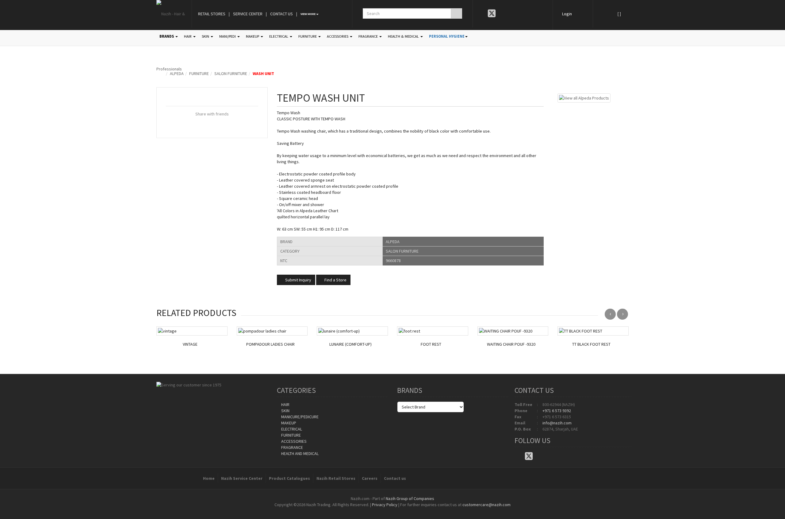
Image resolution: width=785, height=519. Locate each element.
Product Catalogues (289, 478)
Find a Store (335, 280)
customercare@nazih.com (486, 504)
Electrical (291, 429)
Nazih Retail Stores (335, 478)
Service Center (247, 14)
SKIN (206, 36)
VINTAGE (190, 344)
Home (209, 478)
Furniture (199, 73)
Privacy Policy (384, 504)
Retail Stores (211, 14)
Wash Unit (263, 73)
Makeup (288, 423)
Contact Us (281, 14)
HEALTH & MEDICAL (404, 36)
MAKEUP (253, 36)
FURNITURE (308, 36)
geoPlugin (409, 510)
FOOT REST (431, 344)
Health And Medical (299, 453)
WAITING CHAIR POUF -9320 (511, 344)
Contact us (395, 478)
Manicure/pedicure (299, 416)
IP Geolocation (380, 510)
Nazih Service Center (241, 478)
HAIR (188, 36)
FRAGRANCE (368, 36)
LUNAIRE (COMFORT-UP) (350, 344)
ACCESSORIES (338, 36)
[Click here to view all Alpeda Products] (584, 97)
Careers (369, 478)
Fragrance (291, 447)
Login (567, 14)
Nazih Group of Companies (410, 498)
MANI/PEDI (228, 36)
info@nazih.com (557, 423)
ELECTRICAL (279, 36)
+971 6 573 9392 (556, 410)
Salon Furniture (230, 73)
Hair (284, 404)
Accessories (293, 441)
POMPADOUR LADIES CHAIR (270, 344)
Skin (284, 410)
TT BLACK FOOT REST (591, 344)
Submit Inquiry (297, 280)
